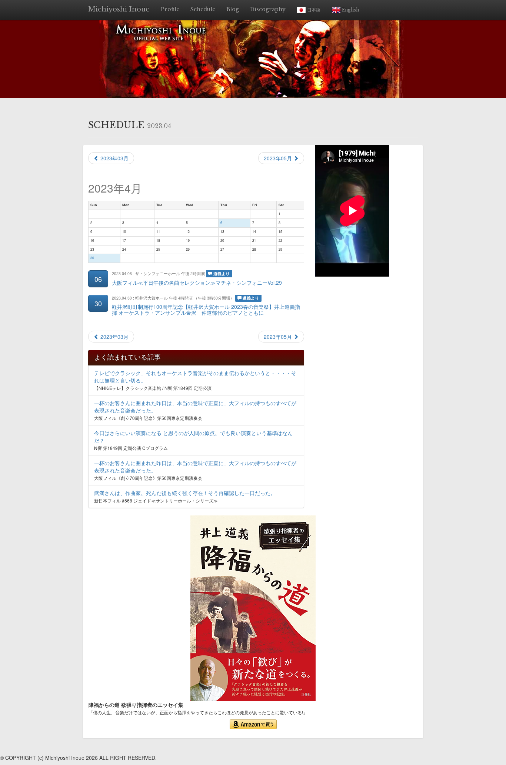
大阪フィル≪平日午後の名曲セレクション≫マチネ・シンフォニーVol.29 (197, 282)
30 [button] (98, 303)
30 (92, 257)
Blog (232, 9)
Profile (170, 9)
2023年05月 (278, 158)
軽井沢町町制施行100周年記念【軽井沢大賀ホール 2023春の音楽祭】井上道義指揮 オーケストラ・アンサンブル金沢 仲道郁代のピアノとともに (206, 309)
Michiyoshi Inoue (119, 9)
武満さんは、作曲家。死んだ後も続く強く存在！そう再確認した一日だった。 (185, 493)
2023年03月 (114, 158)
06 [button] (98, 279)
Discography (268, 9)
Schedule (202, 9)
